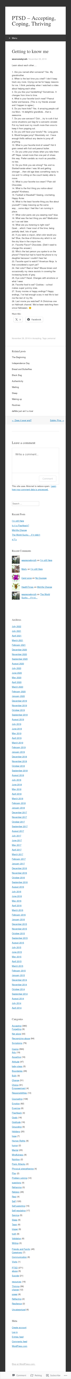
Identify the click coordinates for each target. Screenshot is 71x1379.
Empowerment (19, 1088)
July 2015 (16, 947)
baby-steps (17, 1066)
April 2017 (16, 849)
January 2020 (18, 696)
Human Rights (18, 1140)
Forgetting (16, 1029)
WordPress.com (19, 1346)
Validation (16, 1238)
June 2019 (17, 728)
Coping (15, 1049)
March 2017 (17, 854)
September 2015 (20, 938)
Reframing (17, 1187)
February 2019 (19, 747)
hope (14, 1136)
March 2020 (17, 686)
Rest (14, 1196)
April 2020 (16, 682)
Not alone (16, 1033)
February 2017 (19, 858)
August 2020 (18, 663)
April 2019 (16, 738)
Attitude (15, 1061)
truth (14, 1233)
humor (15, 1145)
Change (15, 1080)
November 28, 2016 (38, 58)
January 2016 (18, 919)
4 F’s (14, 539)
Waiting (15, 387)
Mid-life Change (19, 530)
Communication (19, 1257)
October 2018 (18, 765)
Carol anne (26, 578)
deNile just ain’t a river (22, 411)
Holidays (16, 1131)
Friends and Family (21, 1249)
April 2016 (16, 905)
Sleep (14, 393)
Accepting (36, 338)
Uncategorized (19, 1309)
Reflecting (16, 1298)
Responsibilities (19, 1092)
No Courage (41, 578)
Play (14, 1173)
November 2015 (19, 928)
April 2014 (16, 1007)
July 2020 (16, 668)
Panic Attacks (18, 1164)
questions (16, 1182)
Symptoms (17, 1043)
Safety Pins (57, 420)
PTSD (15, 1267)
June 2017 (17, 840)
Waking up (17, 399)
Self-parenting (18, 1205)
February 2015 (19, 970)
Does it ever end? (22, 420)
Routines (16, 405)
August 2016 (18, 886)
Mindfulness (17, 1154)
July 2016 (16, 891)
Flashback (17, 1112)
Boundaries (17, 1070)
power (15, 1294)
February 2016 (19, 914)
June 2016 (17, 896)
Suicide (15, 1275)
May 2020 (16, 677)
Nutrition (16, 1159)
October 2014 (18, 989)
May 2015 (16, 956)
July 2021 (16, 631)
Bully (14, 1075)
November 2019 (19, 705)
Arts (14, 1052)
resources (16, 1281)
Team (14, 1224)
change (15, 1289)
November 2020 (19, 654)
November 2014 (19, 984)
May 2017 (16, 845)
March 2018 (17, 798)
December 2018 (19, 756)
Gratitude (16, 1122)
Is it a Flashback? (20, 525)
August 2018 (18, 775)
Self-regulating (19, 1210)
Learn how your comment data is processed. (34, 487)
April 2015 (16, 961)
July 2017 (16, 835)
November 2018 (19, 761)
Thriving (15, 1286)
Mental (15, 1150)
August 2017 (18, 831)
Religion (15, 1191)
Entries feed (17, 1336)
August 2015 (18, 942)
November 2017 (19, 817)
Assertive (16, 1057)
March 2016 (17, 910)
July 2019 (16, 724)
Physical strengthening (23, 1168)
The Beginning (19, 357)
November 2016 (19, 872)
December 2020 (19, 649)
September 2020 (20, 658)
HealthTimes (27, 586)
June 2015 (17, 952)
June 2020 (17, 672)
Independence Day (21, 363)
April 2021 (16, 635)
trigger (15, 1229)
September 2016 (20, 882)
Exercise (16, 1108)
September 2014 (20, 993)
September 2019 (20, 714)
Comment (47, 478)
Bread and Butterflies (22, 369)
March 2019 (17, 742)
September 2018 (20, 770)
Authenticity (17, 381)
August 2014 (18, 998)
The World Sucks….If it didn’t (26, 534)
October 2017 (18, 821)
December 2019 (19, 700)
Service (15, 1215)
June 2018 (17, 784)
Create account (19, 1327)
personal (51, 338)
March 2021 (17, 640)
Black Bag (17, 375)
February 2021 (19, 644)
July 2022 (16, 626)
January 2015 (18, 975)
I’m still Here (18, 520)
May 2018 (16, 789)
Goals (15, 1117)
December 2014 (19, 979)
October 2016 (18, 877)
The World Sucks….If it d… (35, 596)
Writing (15, 1243)
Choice (15, 1084)
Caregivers (17, 1252)
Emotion (16, 1103)
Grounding (17, 1126)
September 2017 (20, 826)
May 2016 (16, 900)
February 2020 (19, 691)
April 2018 (16, 793)
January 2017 (18, 863)
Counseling (17, 1098)
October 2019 (18, 710)
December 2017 (19, 812)
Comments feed (19, 1341)
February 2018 (19, 803)
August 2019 (18, 719)
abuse (15, 1271)
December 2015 (19, 924)
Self (14, 1201)
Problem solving (19, 1177)
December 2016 (19, 868)
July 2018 (16, 779)
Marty (24, 569)
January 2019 (18, 751)
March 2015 (17, 965)
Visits (14, 1261)
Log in (15, 1332)
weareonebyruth (19, 58)
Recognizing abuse (21, 1038)
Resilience (17, 1303)
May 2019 (16, 733)
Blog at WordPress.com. (23, 1364)
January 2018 (18, 807)
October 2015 (18, 933)
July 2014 (16, 1003)
